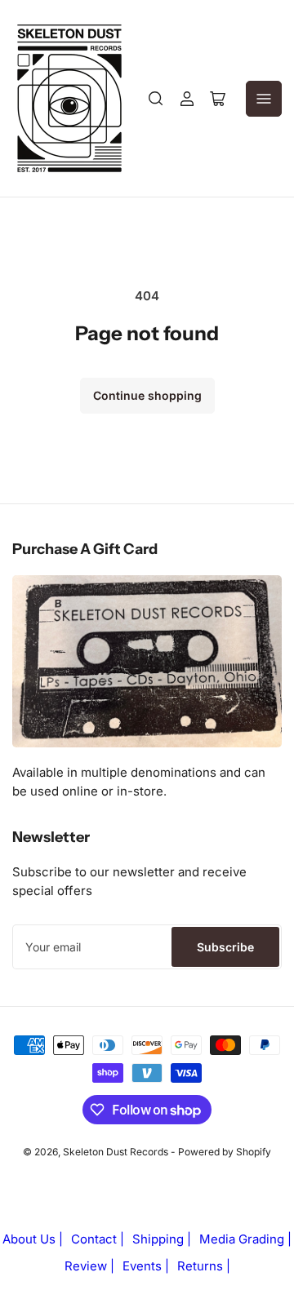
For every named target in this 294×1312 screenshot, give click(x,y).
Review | (89, 1266)
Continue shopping (147, 395)
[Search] (156, 99)
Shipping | (161, 1239)
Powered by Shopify (224, 1152)
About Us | (32, 1239)
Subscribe (225, 947)
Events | (145, 1266)
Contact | (97, 1239)
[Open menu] (264, 99)
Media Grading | (245, 1239)
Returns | (203, 1266)
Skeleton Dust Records (115, 1152)
